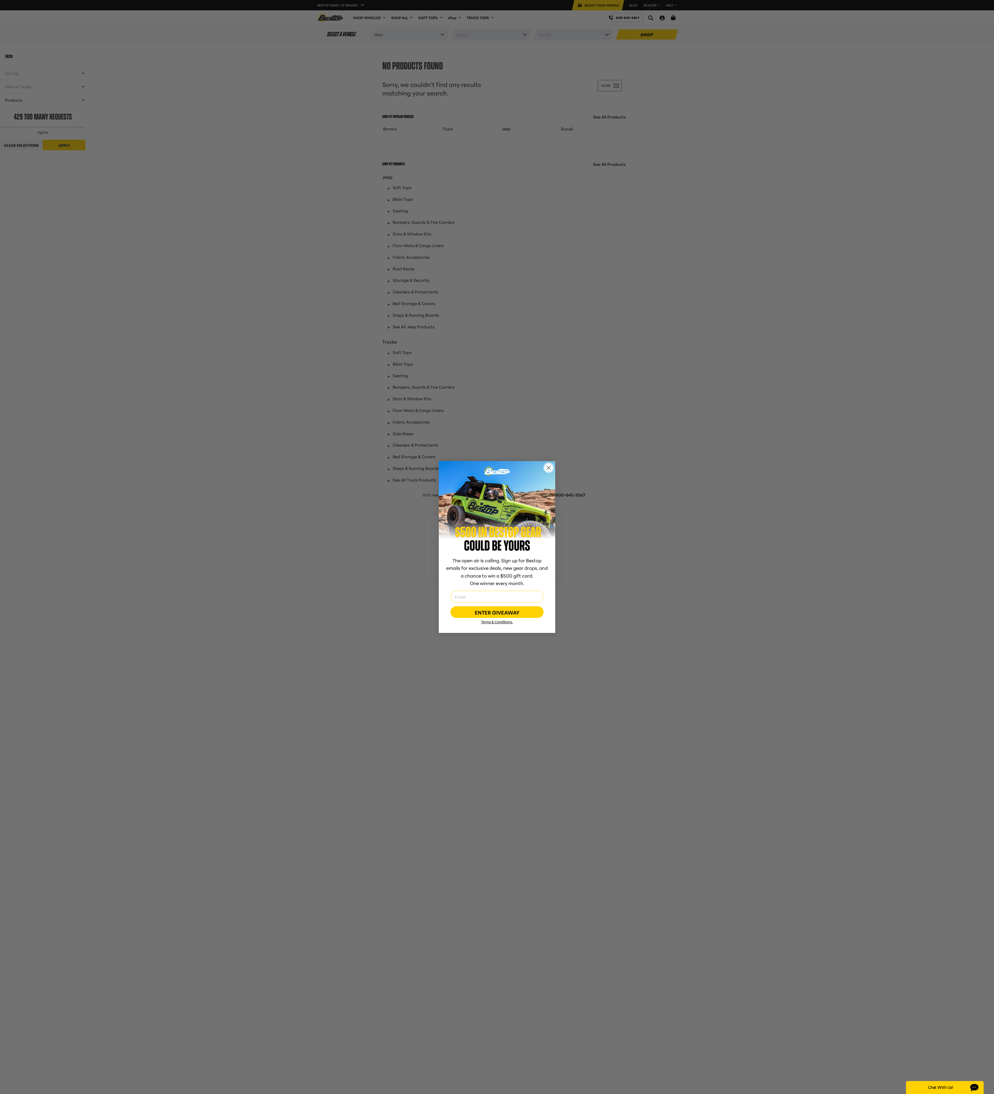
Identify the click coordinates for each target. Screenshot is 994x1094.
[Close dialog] (548, 467)
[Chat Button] (945, 1087)
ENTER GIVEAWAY (497, 612)
